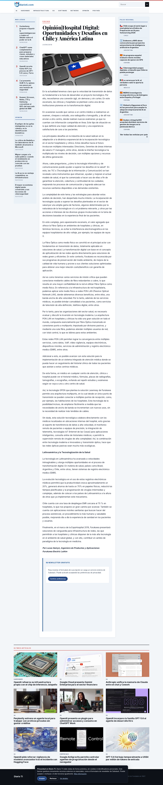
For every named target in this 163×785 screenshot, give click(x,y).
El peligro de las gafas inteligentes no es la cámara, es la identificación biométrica (24, 128)
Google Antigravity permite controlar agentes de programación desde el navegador (79, 759)
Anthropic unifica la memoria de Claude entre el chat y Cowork (127, 683)
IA (16, 10)
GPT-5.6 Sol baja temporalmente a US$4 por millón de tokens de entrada (127, 758)
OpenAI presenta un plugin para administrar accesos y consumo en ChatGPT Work (78, 721)
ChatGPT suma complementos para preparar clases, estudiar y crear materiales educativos (26, 53)
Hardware (25, 10)
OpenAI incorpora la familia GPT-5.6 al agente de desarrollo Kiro (126, 719)
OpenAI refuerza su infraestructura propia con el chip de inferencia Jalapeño (35, 683)
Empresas (64, 754)
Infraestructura (41, 10)
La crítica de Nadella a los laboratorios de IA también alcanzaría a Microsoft (24, 143)
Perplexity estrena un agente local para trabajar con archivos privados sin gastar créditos (34, 721)
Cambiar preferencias (58, 579)
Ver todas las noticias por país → (134, 136)
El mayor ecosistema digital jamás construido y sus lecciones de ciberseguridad (24, 189)
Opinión (85, 10)
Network (75, 10)
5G (54, 10)
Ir (147, 4)
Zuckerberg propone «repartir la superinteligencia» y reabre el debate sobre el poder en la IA (27, 33)
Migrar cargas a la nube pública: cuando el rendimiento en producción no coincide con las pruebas (24, 160)
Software (62, 10)
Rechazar (53, 778)
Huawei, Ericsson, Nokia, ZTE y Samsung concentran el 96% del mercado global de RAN (27, 103)
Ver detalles (64, 778)
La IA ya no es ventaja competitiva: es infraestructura (24, 175)
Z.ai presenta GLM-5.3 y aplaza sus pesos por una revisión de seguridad (26, 85)
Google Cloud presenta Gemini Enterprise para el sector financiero (78, 683)
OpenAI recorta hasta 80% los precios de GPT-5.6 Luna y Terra (26, 69)
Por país (96, 10)
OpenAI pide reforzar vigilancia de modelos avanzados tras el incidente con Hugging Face (35, 759)
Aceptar (42, 778)
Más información (80, 774)
